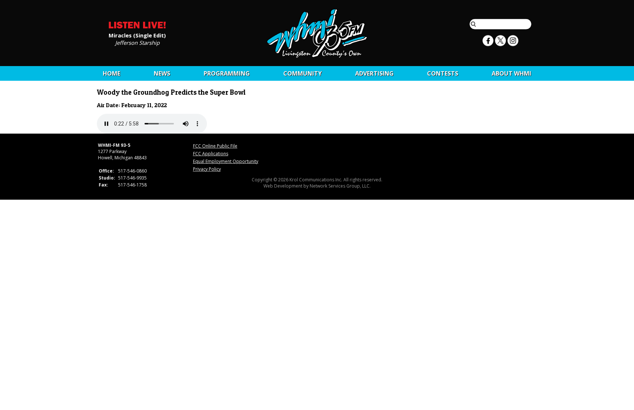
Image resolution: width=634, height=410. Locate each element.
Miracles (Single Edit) (137, 35)
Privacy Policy (207, 169)
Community (302, 73)
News (162, 73)
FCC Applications (210, 153)
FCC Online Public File (215, 146)
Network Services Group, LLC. (340, 186)
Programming (227, 73)
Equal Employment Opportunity (225, 161)
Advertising (374, 73)
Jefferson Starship (137, 42)
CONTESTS (442, 73)
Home (111, 73)
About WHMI (511, 73)
